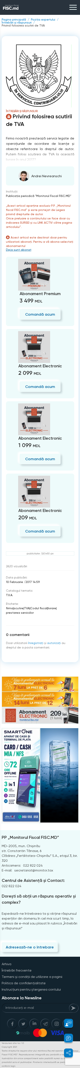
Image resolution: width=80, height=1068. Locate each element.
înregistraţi (35, 643)
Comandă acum (40, 314)
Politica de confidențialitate (24, 983)
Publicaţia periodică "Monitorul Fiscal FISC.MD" (38, 196)
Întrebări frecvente (17, 970)
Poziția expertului (43, 19)
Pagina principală (14, 19)
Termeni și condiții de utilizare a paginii (32, 977)
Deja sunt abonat (18, 249)
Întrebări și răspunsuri (17, 22)
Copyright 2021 (9, 1047)
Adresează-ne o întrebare (30, 947)
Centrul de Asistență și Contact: (33, 880)
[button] (66, 1023)
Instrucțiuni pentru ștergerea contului (31, 989)
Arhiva (6, 964)
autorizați (54, 643)
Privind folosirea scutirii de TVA (23, 25)
